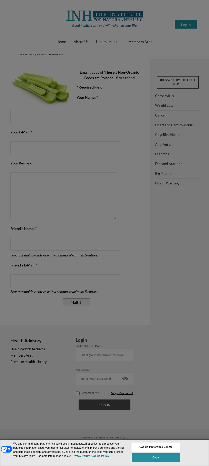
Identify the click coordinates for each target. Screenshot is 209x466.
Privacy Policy (81, 455)
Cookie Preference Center (155, 446)
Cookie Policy (100, 455)
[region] (104, 452)
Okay (155, 457)
